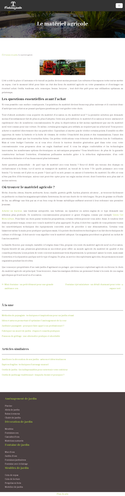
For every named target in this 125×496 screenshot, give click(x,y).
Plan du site (62, 494)
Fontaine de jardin (11, 55)
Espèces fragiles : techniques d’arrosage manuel (25, 364)
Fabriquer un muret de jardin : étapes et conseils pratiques (31, 331)
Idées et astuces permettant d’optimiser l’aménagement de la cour (34, 320)
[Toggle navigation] (119, 5)
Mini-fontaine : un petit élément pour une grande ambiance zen (29, 286)
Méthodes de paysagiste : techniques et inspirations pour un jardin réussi (38, 315)
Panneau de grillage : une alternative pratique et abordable (31, 336)
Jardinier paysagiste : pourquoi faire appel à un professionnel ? (33, 325)
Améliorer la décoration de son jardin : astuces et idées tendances (34, 359)
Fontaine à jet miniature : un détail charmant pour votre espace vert (92, 286)
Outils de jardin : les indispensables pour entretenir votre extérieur (35, 369)
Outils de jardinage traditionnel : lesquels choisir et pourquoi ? (33, 375)
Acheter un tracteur (12, 211)
